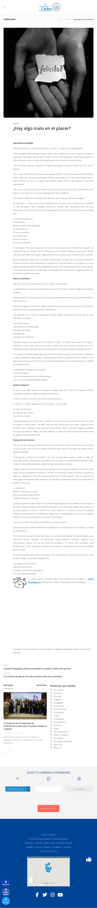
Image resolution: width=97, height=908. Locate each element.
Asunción (57, 693)
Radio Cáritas (6, 893)
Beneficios (5, 884)
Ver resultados (79, 789)
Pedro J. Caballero (61, 735)
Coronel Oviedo (60, 709)
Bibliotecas (29, 843)
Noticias (44, 835)
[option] (25, 718)
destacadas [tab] (42, 685)
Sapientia (69, 843)
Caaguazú (58, 699)
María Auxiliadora (61, 731)
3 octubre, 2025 (19, 733)
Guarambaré (59, 719)
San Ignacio (58, 738)
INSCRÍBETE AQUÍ (48, 808)
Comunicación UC (9, 733)
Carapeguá (58, 703)
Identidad (67, 19)
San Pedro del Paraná (63, 741)
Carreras (38, 847)
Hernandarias (59, 722)
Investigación (57, 847)
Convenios (60, 843)
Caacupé (57, 696)
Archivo (31, 839)
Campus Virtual (49, 843)
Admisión (52, 835)
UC (14, 134)
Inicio (60, 19)
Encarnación (59, 712)
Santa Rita (58, 744)
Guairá (56, 715)
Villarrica (57, 748)
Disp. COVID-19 (51, 851)
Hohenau (58, 725)
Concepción (59, 706)
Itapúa (56, 728)
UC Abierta (38, 843)
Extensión (67, 847)
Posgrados (47, 847)
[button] (89, 859)
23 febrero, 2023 (19, 134)
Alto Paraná (59, 690)
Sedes (42, 851)
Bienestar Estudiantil (43, 839)
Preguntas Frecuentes (60, 839)
